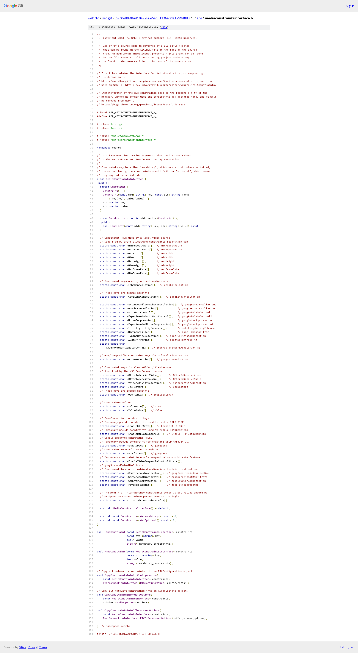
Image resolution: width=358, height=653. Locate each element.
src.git (107, 18)
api (199, 18)
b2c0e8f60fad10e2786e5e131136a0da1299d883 (152, 18)
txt (342, 647)
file (164, 27)
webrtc (93, 18)
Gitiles (22, 647)
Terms (43, 647)
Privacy (32, 647)
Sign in (350, 6)
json (351, 647)
